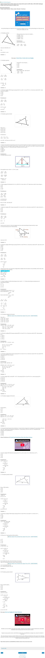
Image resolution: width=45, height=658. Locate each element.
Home (22, 652)
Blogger (24, 656)
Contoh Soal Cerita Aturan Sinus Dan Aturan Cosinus (21, 437)
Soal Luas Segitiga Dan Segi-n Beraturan (13, 612)
